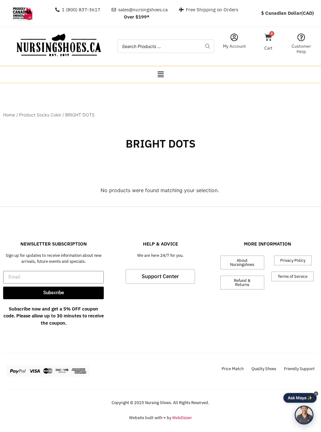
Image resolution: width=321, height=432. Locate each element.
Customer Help (301, 48)
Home (9, 114)
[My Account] (234, 37)
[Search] (207, 46)
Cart (268, 48)
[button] (160, 74)
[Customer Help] (301, 37)
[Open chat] (304, 415)
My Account (234, 46)
